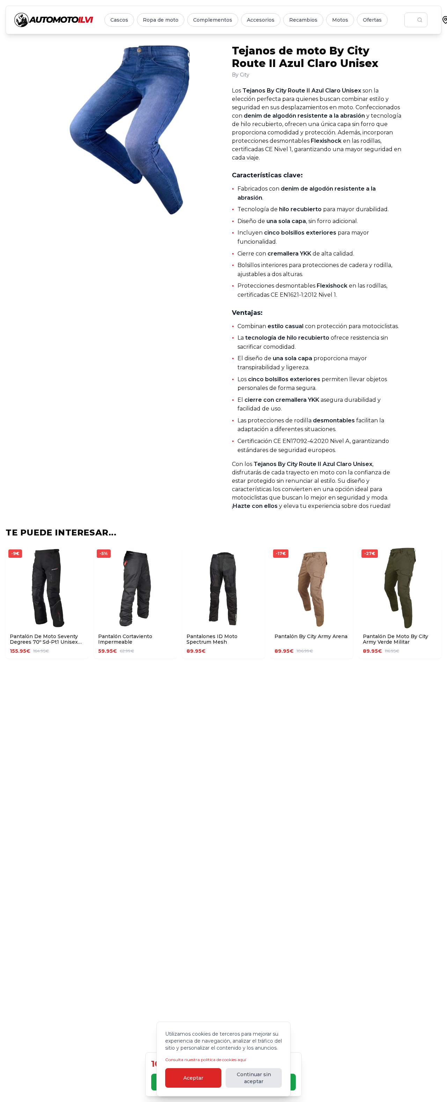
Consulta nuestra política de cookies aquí (205, 1059)
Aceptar (193, 1078)
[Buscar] (420, 20)
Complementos (212, 20)
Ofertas (372, 20)
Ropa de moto (160, 20)
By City (240, 75)
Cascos (119, 20)
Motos (340, 20)
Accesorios (260, 20)
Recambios (303, 20)
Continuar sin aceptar (254, 1078)
